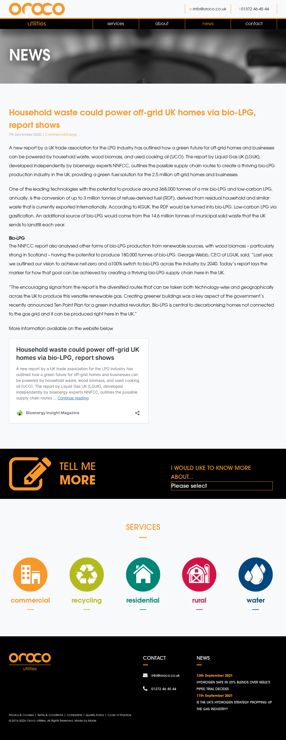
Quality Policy (95, 715)
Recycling (87, 600)
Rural (199, 600)
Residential (142, 600)
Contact (254, 23)
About (161, 23)
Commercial (30, 600)
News (207, 23)
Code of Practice (119, 715)
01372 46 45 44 (255, 8)
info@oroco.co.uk (209, 8)
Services (116, 23)
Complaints (74, 715)
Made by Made (85, 720)
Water (256, 600)
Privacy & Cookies (21, 715)
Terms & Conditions (50, 715)
